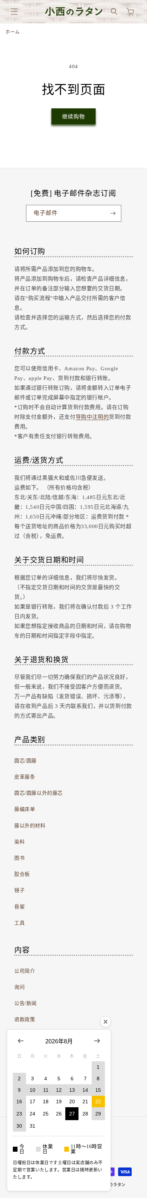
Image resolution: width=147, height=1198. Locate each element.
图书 (19, 858)
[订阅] (113, 213)
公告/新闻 (25, 1003)
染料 (19, 842)
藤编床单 (24, 809)
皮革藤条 (24, 777)
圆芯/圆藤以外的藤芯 (38, 793)
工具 (19, 923)
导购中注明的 (92, 417)
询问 (19, 987)
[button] (14, 11)
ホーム (12, 31)
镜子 (19, 890)
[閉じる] (106, 1022)
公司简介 (24, 971)
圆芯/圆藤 (25, 761)
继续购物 (73, 116)
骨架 (19, 907)
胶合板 (22, 874)
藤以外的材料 (30, 825)
